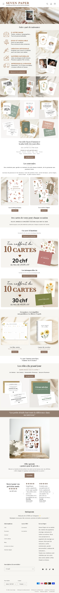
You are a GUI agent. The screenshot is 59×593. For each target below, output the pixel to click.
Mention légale (8, 550)
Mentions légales (44, 591)
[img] (13, 489)
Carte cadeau (7, 538)
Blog (5, 542)
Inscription (24, 531)
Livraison (37, 591)
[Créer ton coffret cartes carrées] (29, 253)
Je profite (29, 475)
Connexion (24, 527)
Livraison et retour (9, 546)
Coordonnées (52, 591)
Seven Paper (12, 589)
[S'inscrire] (33, 569)
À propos (6, 531)
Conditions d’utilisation (50, 589)
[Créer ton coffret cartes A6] (29, 292)
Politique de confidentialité (37, 589)
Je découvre (29, 157)
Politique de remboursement (23, 589)
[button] (3, 4)
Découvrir (15, 210)
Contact (6, 535)
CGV (5, 527)
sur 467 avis (13, 491)
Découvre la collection (29, 236)
